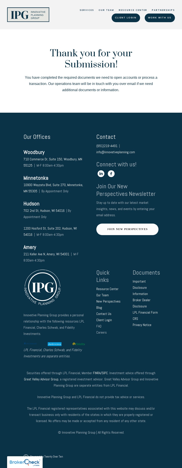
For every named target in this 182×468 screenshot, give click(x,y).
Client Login (125, 17)
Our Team (106, 10)
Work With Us (159, 17)
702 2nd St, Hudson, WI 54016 (44, 210)
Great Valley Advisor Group (41, 379)
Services (87, 10)
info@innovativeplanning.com (115, 152)
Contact (106, 137)
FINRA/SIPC (100, 373)
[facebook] (111, 173)
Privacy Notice (142, 324)
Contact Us (104, 313)
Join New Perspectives (127, 229)
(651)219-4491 (106, 146)
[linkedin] (101, 173)
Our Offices (37, 137)
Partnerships (163, 10)
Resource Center (133, 10)
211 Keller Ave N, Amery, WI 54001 (46, 254)
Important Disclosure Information (140, 287)
